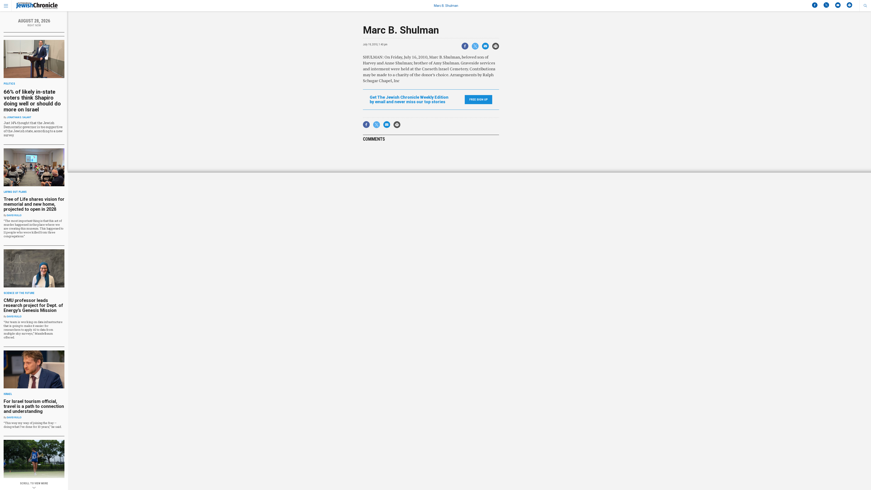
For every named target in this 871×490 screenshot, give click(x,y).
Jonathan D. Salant (19, 117)
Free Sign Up (478, 99)
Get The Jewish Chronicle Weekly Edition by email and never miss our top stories (409, 99)
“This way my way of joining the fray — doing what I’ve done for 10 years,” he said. (33, 425)
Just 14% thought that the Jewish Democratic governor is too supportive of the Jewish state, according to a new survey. (33, 129)
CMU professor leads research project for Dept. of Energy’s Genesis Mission (33, 305)
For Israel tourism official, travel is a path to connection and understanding (34, 406)
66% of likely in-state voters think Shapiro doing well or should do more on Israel (32, 101)
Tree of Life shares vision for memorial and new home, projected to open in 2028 (34, 204)
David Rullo (14, 215)
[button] (865, 5)
